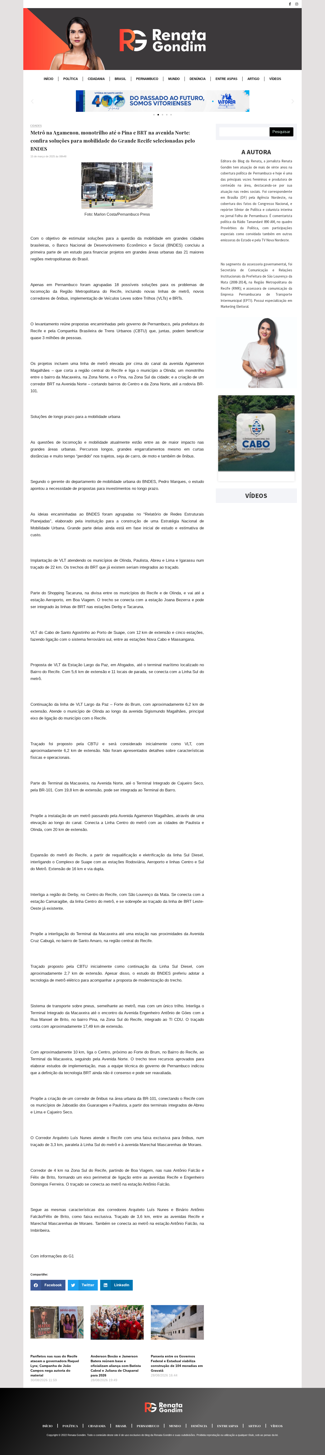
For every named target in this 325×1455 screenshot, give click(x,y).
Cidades (36, 125)
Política (70, 79)
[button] (32, 101)
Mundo (174, 79)
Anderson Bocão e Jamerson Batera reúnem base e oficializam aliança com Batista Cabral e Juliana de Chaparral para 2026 (116, 1365)
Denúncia (198, 79)
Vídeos (275, 79)
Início (48, 79)
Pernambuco (147, 79)
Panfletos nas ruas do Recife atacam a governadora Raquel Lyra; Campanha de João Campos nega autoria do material (54, 1365)
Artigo (253, 79)
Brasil (120, 79)
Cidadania (96, 79)
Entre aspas (226, 79)
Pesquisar (281, 131)
